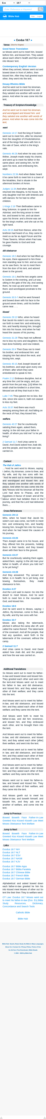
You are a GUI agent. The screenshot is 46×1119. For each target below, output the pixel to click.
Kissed (20, 820)
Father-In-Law (36, 817)
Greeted (7, 820)
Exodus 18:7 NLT (11, 852)
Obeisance (15, 823)
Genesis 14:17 (10, 133)
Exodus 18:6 (9, 606)
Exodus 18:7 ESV (12, 855)
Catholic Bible (23, 912)
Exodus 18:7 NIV (11, 849)
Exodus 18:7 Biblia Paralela (17, 869)
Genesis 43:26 (10, 538)
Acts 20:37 (8, 407)
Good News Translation (15, 49)
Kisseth (28, 820)
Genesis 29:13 (10, 317)
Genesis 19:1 (9, 276)
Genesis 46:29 (10, 153)
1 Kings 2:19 (9, 206)
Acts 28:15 (8, 230)
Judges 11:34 (9, 189)
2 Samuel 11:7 (10, 442)
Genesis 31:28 (10, 338)
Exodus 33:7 (9, 620)
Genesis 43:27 (10, 424)
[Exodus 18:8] (43, 504)
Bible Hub (23, 918)
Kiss (14, 820)
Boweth (15, 817)
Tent (24, 823)
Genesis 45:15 (10, 364)
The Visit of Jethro (12, 465)
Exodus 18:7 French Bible (16, 875)
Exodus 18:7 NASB (12, 858)
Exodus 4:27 (9, 589)
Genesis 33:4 (9, 349)
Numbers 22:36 (10, 174)
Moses (6, 823)
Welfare (30, 823)
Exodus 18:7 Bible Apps (15, 866)
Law (35, 820)
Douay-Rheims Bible (14, 84)
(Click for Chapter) (17, 45)
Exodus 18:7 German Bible (16, 878)
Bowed (6, 817)
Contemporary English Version (19, 66)
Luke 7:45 (8, 396)
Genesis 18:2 (9, 256)
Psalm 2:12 (8, 378)
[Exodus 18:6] (3, 504)
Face (24, 817)
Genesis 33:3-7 (10, 297)
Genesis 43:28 (10, 572)
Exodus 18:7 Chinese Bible (16, 872)
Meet (40, 820)
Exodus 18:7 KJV (11, 861)
